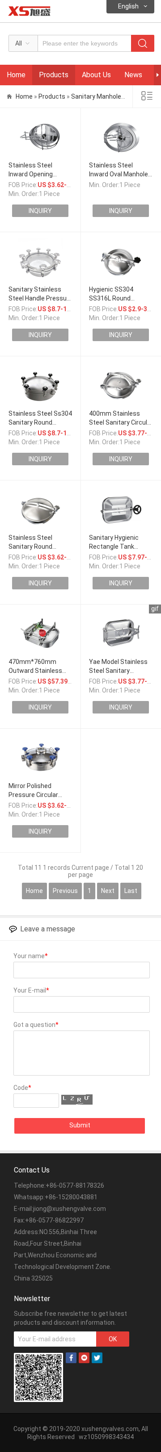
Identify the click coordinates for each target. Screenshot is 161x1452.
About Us (96, 75)
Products (53, 75)
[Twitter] (97, 1360)
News (133, 75)
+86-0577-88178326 (75, 1185)
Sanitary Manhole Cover (105, 96)
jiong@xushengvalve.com (69, 1208)
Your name (30, 956)
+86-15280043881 (71, 1197)
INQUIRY (40, 210)
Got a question (36, 1024)
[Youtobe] (84, 1360)
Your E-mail (31, 990)
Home (16, 75)
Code (22, 1087)
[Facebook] (71, 1360)
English (128, 6)
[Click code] (77, 1099)
